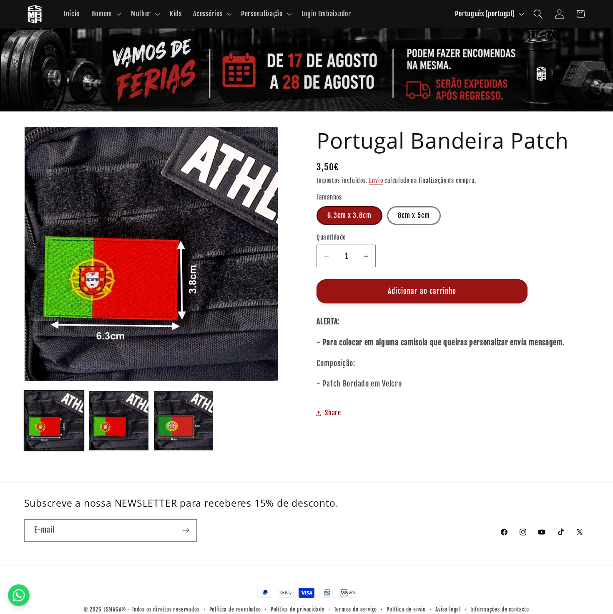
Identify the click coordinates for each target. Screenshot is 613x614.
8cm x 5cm (414, 216)
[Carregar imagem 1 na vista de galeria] (54, 421)
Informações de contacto (499, 609)
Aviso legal (448, 609)
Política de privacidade (298, 609)
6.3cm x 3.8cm (349, 216)
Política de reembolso (235, 609)
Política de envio (406, 609)
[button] (105, 14)
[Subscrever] (185, 530)
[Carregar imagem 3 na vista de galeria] (183, 421)
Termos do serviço (355, 609)
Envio (376, 180)
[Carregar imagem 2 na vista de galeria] (119, 421)
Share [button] (333, 413)
